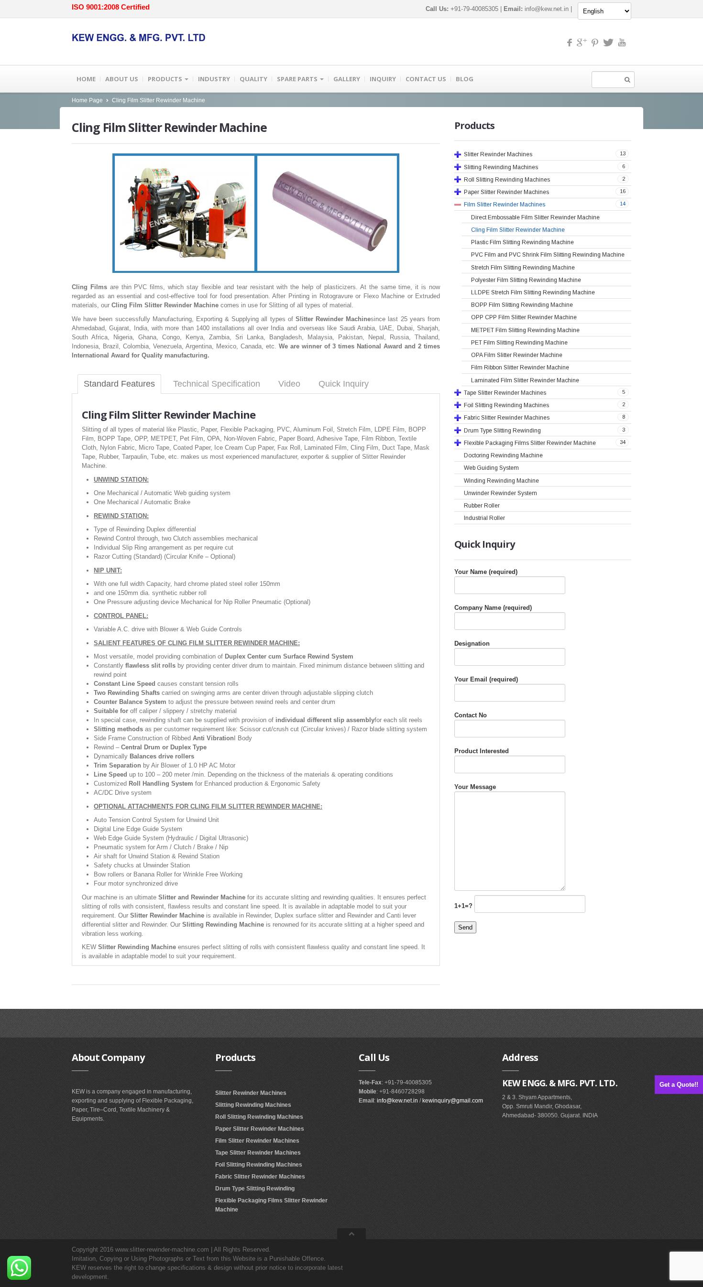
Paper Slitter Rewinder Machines (259, 1128)
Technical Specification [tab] (216, 384)
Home (86, 79)
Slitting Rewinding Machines (253, 1105)
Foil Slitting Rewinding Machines (258, 1164)
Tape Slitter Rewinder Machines (258, 1152)
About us (121, 79)
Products (166, 79)
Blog (464, 79)
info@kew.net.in (547, 8)
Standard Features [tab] (119, 384)
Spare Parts (298, 79)
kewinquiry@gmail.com (452, 1100)
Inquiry (383, 79)
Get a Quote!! (678, 1084)
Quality (253, 79)
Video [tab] (289, 384)
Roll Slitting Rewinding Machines (259, 1117)
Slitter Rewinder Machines (250, 1093)
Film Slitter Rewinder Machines (257, 1140)
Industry (214, 79)
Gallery (346, 79)
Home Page (87, 100)
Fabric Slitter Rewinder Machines (260, 1176)
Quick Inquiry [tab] (344, 384)
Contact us (426, 79)
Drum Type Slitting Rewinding (255, 1188)
